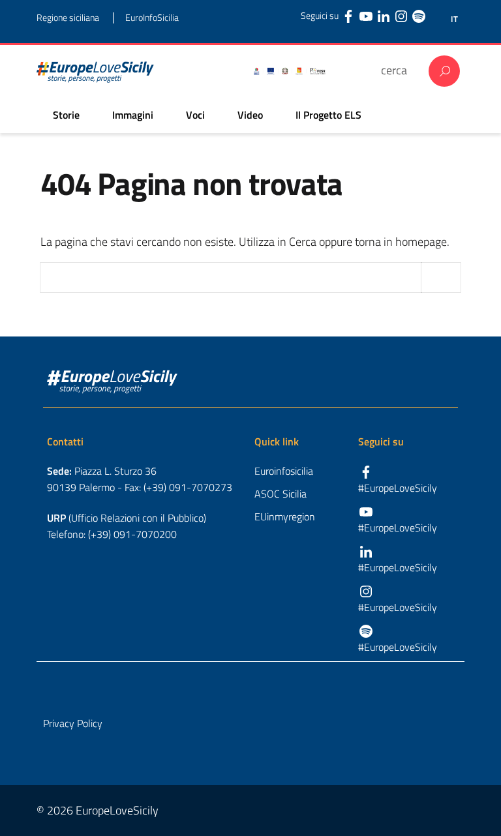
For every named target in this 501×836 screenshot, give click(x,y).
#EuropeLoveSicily (397, 488)
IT (454, 19)
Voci (195, 115)
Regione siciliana (68, 17)
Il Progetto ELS (328, 115)
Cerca (444, 71)
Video (250, 115)
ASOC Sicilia (280, 493)
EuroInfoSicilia (152, 17)
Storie (66, 115)
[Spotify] (419, 15)
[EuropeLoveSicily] (95, 71)
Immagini (132, 115)
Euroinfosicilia (283, 471)
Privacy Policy (72, 723)
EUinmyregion (284, 516)
